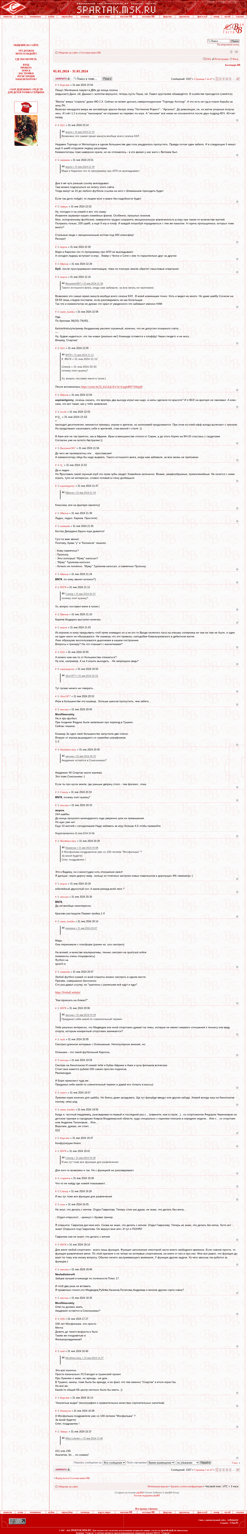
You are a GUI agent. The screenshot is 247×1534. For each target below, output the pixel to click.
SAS (62, 1318)
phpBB (139, 1492)
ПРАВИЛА (26, 67)
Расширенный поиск (228, 44)
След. (235, 1462)
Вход (235, 59)
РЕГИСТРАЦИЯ (26, 76)
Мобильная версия (231, 51)
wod (62, 1351)
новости (7, 16)
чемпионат (35, 16)
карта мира (104, 16)
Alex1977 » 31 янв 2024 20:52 (81, 675)
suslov (63, 1092)
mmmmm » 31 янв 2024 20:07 (81, 928)
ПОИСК (26, 70)
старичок (65, 1178)
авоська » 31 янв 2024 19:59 (80, 1014)
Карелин (64, 84)
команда (85, 16)
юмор (216, 16)
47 (238, 79)
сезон (20, 16)
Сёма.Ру (234, 1522)
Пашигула (65, 1410)
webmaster (233, 1520)
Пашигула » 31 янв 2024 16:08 (81, 847)
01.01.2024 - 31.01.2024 (70, 71)
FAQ (208, 59)
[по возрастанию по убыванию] (193, 1462)
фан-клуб (202, 16)
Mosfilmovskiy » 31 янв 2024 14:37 (84, 1357)
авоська (64, 709)
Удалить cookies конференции (186, 1486)
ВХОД (26, 64)
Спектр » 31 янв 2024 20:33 (80, 593)
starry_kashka (67, 311)
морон (63, 246)
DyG (62, 125)
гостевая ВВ (148, 16)
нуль (62, 1039)
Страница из (203, 79)
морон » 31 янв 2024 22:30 (80, 166)
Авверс (64, 206)
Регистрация (221, 59)
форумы (167, 16)
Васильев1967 (68, 448)
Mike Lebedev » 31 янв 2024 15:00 (84, 1438)
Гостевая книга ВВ (90, 52)
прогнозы (184, 16)
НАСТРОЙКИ (26, 73)
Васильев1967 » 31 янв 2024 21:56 (84, 283)
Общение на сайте (68, 52)
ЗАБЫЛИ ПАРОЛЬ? (26, 79)
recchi (63, 411)
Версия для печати (236, 51)
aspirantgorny (67, 485)
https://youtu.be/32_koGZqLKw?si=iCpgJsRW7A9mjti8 (111, 386)
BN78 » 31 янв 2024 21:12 (79, 354)
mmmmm (65, 160)
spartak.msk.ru (168, 1530)
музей (227, 16)
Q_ (61, 465)
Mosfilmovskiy (68, 749)
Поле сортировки (137, 1462)
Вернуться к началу (237, 120)
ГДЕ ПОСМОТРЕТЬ (26, 59)
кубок (51, 16)
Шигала (64, 263)
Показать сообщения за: (88, 1462)
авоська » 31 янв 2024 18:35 (80, 756)
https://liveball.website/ (67, 992)
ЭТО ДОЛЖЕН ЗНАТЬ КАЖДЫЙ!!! (26, 52)
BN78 (63, 587)
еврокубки (67, 16)
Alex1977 (65, 696)
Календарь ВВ (232, 65)
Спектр (64, 792)
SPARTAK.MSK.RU (81, 1530)
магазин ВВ (126, 16)
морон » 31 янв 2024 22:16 (80, 131)
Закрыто (57, 77)
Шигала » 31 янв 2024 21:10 (80, 492)
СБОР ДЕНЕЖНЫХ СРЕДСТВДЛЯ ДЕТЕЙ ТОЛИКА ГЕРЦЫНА (26, 91)
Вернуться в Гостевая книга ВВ (73, 1478)
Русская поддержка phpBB (147, 1495)
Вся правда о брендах (146, 1508)
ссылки (240, 16)
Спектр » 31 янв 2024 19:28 (80, 1157)
